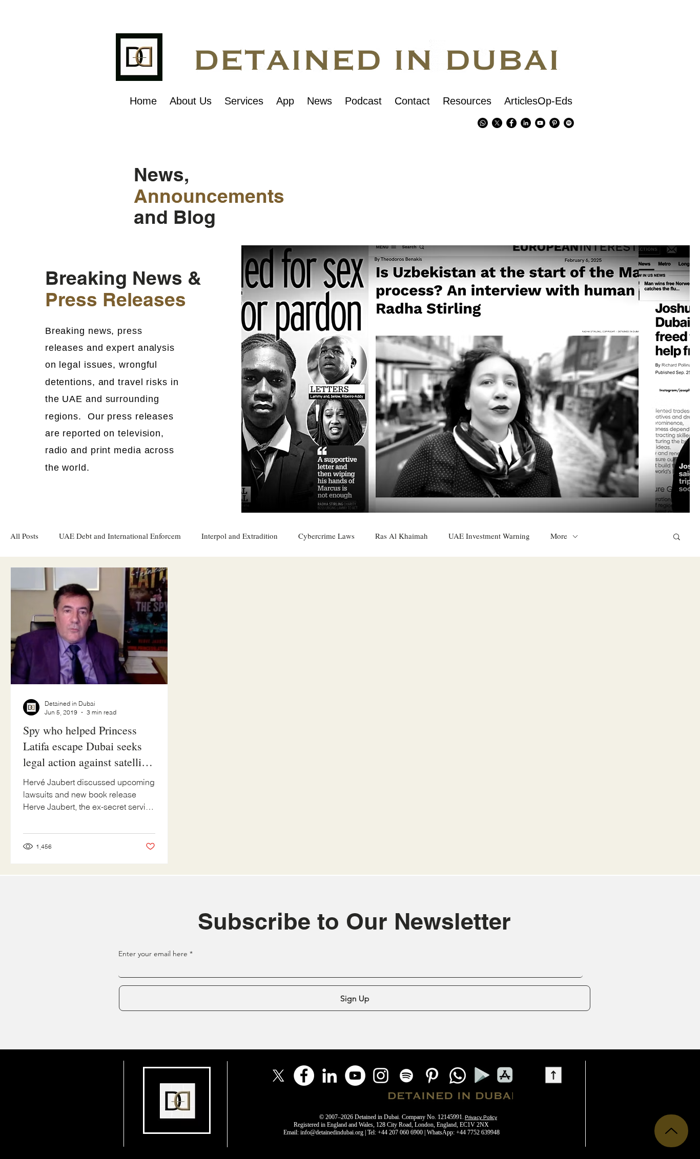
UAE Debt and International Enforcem (120, 536)
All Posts (24, 536)
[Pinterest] (554, 123)
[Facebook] (304, 1075)
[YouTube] (355, 1075)
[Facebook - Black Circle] (511, 123)
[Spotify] (569, 123)
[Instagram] (380, 1075)
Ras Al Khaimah (401, 536)
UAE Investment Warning (489, 536)
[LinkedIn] (329, 1075)
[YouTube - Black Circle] (540, 123)
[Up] (671, 1131)
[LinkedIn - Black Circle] (526, 123)
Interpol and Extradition (239, 536)
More (558, 536)
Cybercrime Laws (326, 536)
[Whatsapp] (483, 123)
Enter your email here (153, 953)
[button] (677, 537)
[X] (497, 123)
